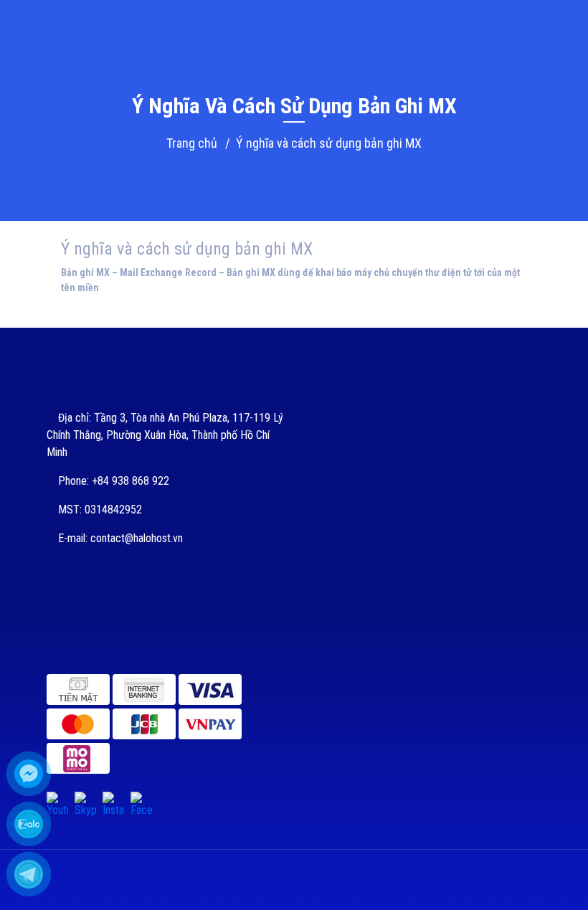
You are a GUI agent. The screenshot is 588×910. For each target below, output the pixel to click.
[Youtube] (57, 802)
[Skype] (85, 802)
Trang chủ (191, 143)
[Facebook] (141, 802)
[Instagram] (113, 802)
